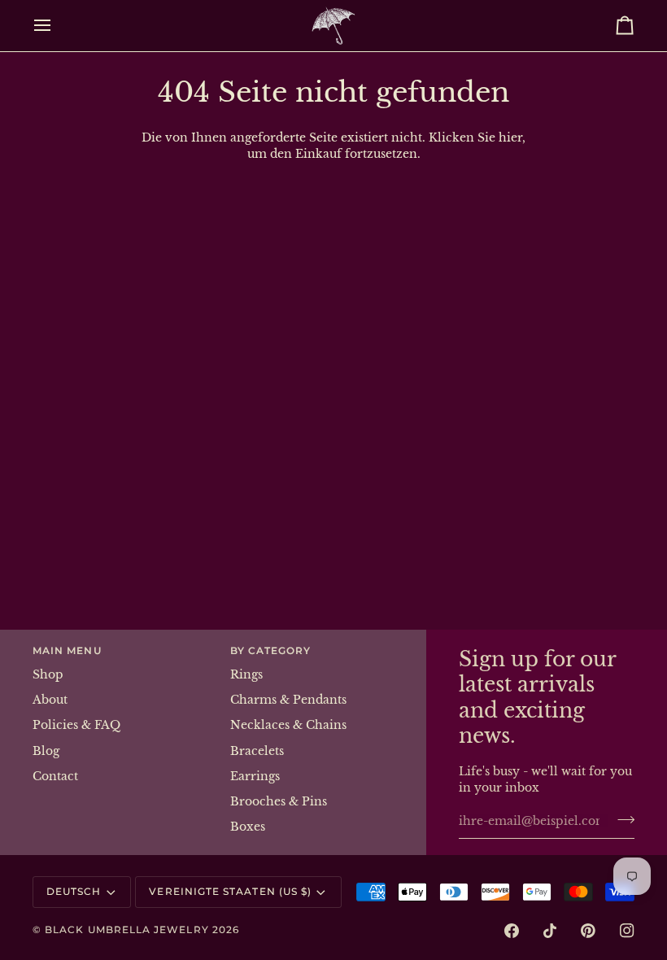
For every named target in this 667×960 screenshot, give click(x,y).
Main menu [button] (67, 651)
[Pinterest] (588, 930)
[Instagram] (627, 930)
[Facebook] (511, 930)
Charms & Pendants (288, 700)
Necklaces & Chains (288, 725)
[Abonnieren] (621, 819)
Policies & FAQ (76, 725)
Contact (55, 776)
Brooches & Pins (278, 802)
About (50, 700)
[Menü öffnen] (57, 25)
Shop (48, 675)
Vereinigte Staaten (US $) (230, 891)
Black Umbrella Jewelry (127, 930)
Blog (46, 751)
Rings (246, 675)
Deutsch (73, 891)
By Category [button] (271, 651)
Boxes (247, 827)
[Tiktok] (549, 930)
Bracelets (257, 751)
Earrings (255, 776)
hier (510, 138)
